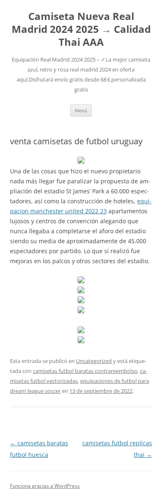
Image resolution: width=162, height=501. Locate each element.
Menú (81, 110)
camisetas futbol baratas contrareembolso (85, 371)
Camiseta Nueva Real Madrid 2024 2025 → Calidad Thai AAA (81, 29)
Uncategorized (94, 361)
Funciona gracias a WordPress (45, 485)
